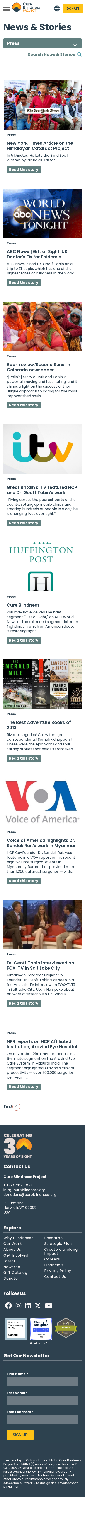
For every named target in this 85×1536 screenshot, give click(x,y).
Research (53, 1238)
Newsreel (12, 1267)
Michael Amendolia (52, 1475)
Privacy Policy (57, 1271)
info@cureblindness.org (24, 1190)
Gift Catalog (15, 1273)
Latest (9, 1261)
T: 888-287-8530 (18, 1185)
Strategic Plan (58, 1244)
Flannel (13, 1486)
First (7, 1106)
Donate (73, 8)
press (11, 135)
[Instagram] (18, 1305)
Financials (53, 1265)
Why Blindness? (18, 1238)
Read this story (23, 169)
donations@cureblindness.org (29, 1194)
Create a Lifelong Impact (61, 1251)
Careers (52, 1259)
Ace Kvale (29, 1475)
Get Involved (15, 1255)
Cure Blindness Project (26, 9)
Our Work (12, 1244)
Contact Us (55, 1277)
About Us (12, 1250)
